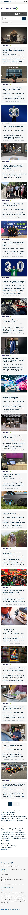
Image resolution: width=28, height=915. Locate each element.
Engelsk (7, 909)
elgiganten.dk (5, 849)
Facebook (8, 887)
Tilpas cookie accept (6, 890)
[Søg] (24, 18)
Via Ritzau (3, 871)
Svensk (15, 909)
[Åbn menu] (16, 2)
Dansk (2, 909)
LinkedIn (3, 887)
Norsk (11, 909)
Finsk (18, 909)
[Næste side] (14, 804)
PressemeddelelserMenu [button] (12, 14)
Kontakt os (4, 869)
